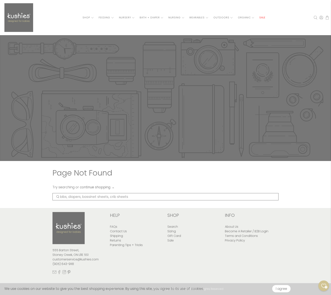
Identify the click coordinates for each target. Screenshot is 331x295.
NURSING (174, 17)
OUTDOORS (221, 17)
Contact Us (118, 231)
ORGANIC (244, 17)
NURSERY (125, 17)
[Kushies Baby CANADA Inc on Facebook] (59, 273)
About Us (231, 226)
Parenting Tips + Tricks (126, 245)
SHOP (86, 17)
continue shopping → (97, 187)
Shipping (116, 236)
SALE (262, 17)
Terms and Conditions (241, 236)
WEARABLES (197, 17)
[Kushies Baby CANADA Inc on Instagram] (64, 273)
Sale (170, 240)
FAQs (113, 226)
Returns (115, 240)
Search (172, 226)
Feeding (104, 17)
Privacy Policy (235, 240)
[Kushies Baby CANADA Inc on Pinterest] (69, 273)
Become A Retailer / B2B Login (246, 231)
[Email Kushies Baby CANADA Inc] (54, 273)
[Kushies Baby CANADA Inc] (18, 17)
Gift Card (174, 236)
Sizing (171, 231)
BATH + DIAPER (150, 17)
